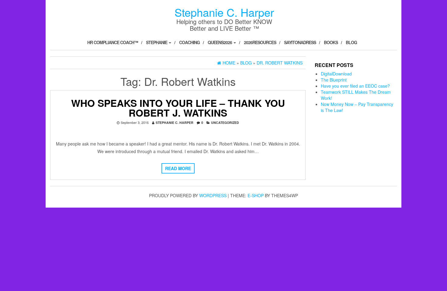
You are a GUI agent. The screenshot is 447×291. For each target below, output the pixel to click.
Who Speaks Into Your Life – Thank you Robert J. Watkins (178, 108)
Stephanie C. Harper (224, 12)
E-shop (256, 195)
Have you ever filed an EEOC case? (355, 86)
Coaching (189, 42)
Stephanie (157, 42)
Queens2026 (220, 42)
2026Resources (260, 42)
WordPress (213, 195)
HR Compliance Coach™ (112, 42)
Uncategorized (225, 122)
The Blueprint (334, 80)
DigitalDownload (336, 74)
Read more (178, 168)
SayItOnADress (300, 42)
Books (331, 42)
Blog (351, 42)
